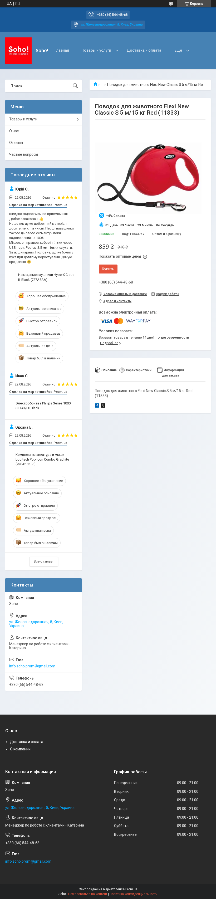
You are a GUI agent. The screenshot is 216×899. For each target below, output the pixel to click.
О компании (20, 749)
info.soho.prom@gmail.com (32, 666)
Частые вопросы (23, 154)
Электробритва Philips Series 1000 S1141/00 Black (43, 405)
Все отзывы (43, 561)
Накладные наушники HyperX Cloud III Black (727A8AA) (46, 277)
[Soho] (18, 50)
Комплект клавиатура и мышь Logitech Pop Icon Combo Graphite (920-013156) (42, 459)
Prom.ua (131, 889)
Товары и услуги (96, 50)
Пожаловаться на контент (87, 894)
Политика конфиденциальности (134, 894)
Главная (62, 50)
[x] (103, 406)
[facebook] (97, 406)
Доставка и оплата (144, 50)
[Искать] (75, 86)
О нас (14, 131)
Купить (108, 269)
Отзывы (16, 142)
